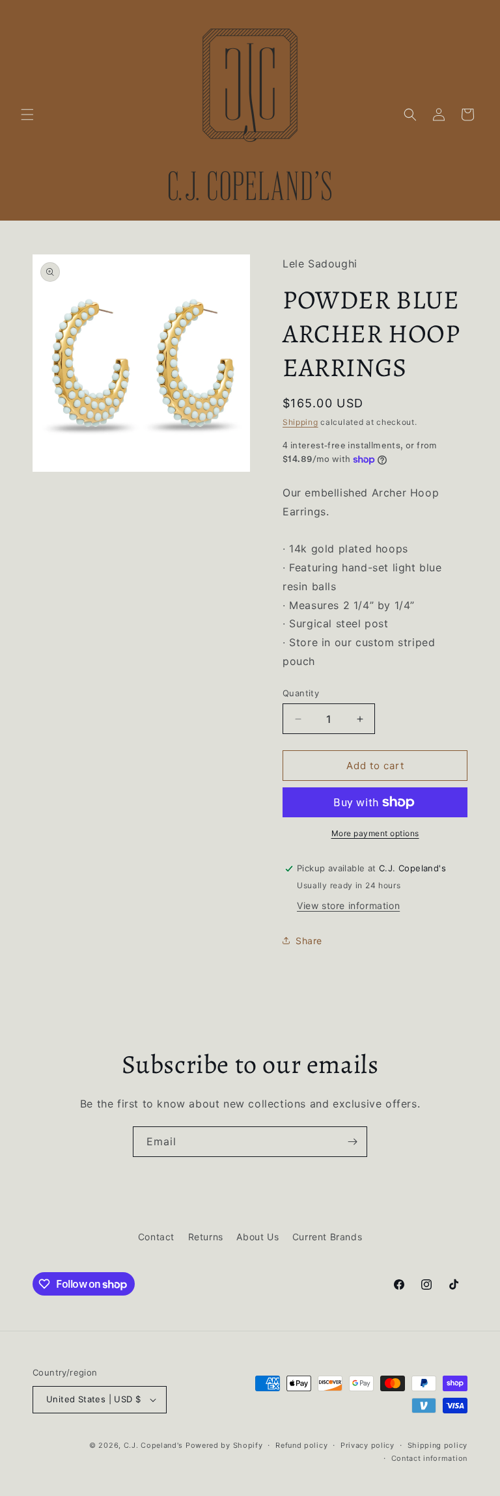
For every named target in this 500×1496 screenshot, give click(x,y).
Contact (156, 1236)
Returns (205, 1236)
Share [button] (309, 940)
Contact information (429, 1458)
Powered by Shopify (224, 1445)
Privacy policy (367, 1445)
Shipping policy (438, 1445)
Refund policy (301, 1445)
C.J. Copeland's (154, 1445)
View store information (348, 905)
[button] (27, 114)
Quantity (301, 693)
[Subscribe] (352, 1141)
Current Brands (327, 1236)
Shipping (300, 422)
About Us (257, 1236)
